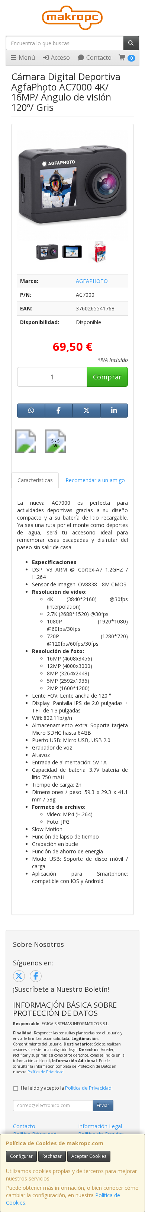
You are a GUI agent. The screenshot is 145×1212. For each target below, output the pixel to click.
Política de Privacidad (46, 1071)
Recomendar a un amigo (95, 480)
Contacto (98, 57)
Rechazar (52, 1156)
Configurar (21, 1156)
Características (35, 480)
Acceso (59, 57)
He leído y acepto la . (67, 1088)
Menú (26, 57)
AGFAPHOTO (92, 280)
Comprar (107, 376)
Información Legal (100, 1126)
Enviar (103, 1105)
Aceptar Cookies (88, 1156)
